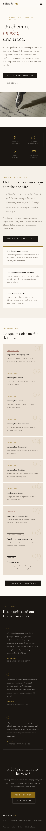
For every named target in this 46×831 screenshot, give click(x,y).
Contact (20, 827)
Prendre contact (23, 795)
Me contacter (14, 83)
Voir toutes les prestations (20, 239)
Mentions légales (30, 827)
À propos (6, 827)
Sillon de (10, 3)
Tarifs (13, 827)
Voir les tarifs (24, 800)
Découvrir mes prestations (20, 75)
